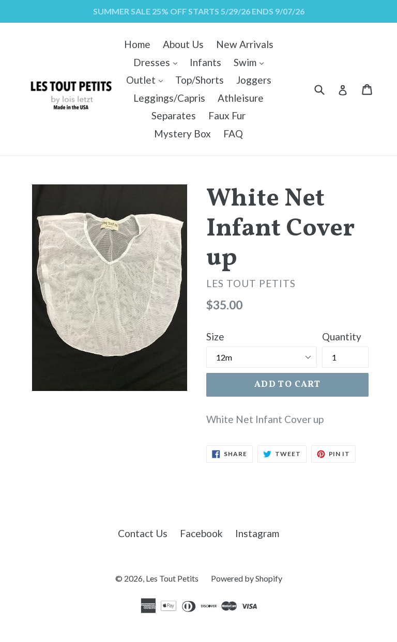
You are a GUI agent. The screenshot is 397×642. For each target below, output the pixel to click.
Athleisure (241, 98)
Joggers (253, 80)
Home (137, 44)
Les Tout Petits (172, 578)
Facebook (201, 533)
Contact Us (142, 533)
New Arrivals (244, 44)
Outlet (147, 79)
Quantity (341, 336)
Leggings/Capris (169, 98)
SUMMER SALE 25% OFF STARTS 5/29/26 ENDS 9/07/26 (198, 11)
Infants (205, 62)
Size (215, 336)
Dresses (157, 62)
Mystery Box (182, 133)
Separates (173, 115)
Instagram (257, 533)
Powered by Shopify (246, 578)
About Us (183, 44)
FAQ (233, 133)
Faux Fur (227, 115)
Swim (251, 62)
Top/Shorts (199, 80)
